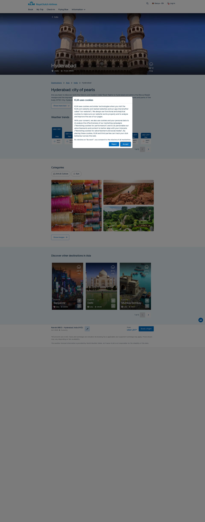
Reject (114, 144)
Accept (126, 144)
